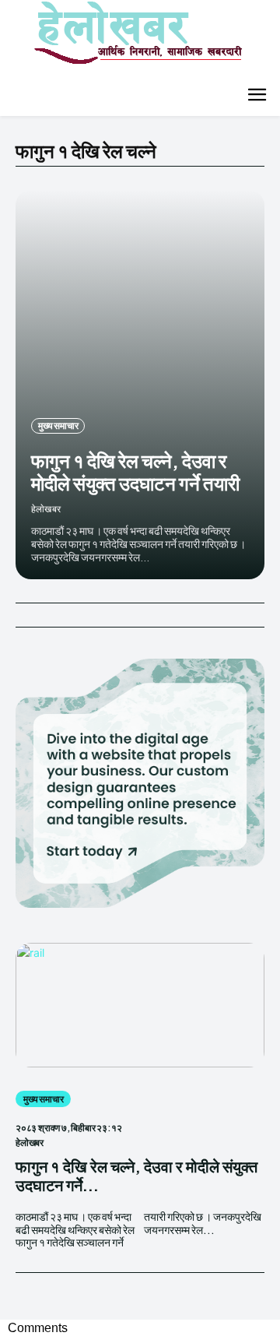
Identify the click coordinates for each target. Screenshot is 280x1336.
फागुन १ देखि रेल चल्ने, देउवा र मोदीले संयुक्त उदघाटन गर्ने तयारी (135, 471)
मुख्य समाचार (58, 425)
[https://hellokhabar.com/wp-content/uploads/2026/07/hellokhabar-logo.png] (132, 39)
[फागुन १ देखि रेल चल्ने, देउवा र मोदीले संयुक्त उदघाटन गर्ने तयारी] (140, 384)
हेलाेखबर (46, 509)
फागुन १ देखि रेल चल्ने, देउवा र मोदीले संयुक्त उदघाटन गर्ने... (136, 1175)
